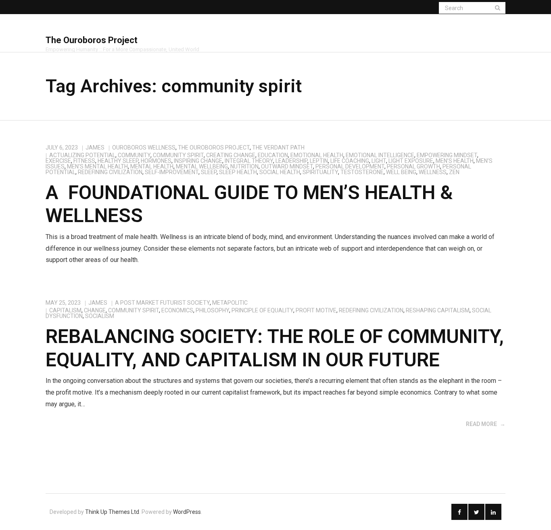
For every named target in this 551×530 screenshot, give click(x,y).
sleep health (238, 172)
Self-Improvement (171, 172)
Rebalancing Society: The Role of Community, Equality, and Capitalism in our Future (275, 348)
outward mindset (287, 166)
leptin (319, 161)
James (95, 147)
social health (279, 172)
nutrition (244, 166)
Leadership (291, 161)
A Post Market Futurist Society (162, 302)
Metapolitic (230, 302)
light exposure (410, 161)
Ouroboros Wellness (143, 147)
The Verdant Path (278, 147)
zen (454, 172)
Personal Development (349, 166)
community (134, 155)
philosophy (212, 310)
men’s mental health (97, 166)
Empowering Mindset (447, 155)
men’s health (455, 161)
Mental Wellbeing (202, 166)
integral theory (249, 161)
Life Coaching (349, 161)
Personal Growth (413, 166)
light (379, 161)
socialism (99, 316)
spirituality (320, 172)
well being (401, 172)
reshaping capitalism (438, 310)
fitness (84, 161)
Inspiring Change (198, 161)
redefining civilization (110, 172)
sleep (209, 172)
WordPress (187, 512)
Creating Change (230, 155)
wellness (433, 172)
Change (95, 310)
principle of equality (262, 310)
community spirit (178, 155)
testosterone (362, 172)
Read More (481, 424)
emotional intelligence (380, 155)
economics (177, 310)
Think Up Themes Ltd (112, 512)
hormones (156, 161)
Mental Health (151, 166)
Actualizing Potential (82, 155)
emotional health (316, 155)
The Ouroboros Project (214, 147)
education (273, 155)
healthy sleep (118, 161)
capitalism (65, 310)
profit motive (316, 310)
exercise (58, 161)
